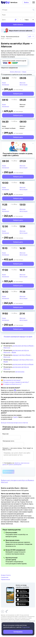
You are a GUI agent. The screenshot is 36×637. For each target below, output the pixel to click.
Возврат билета (6, 575)
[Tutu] (5, 2)
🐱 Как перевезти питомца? (11, 380)
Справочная (4, 577)
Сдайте (15, 417)
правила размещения (14, 464)
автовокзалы (19, 372)
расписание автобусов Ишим (23, 364)
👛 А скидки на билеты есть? (11, 384)
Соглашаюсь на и (15, 463)
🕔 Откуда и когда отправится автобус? (15, 382)
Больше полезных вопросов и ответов (14, 423)
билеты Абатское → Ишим (18, 72)
